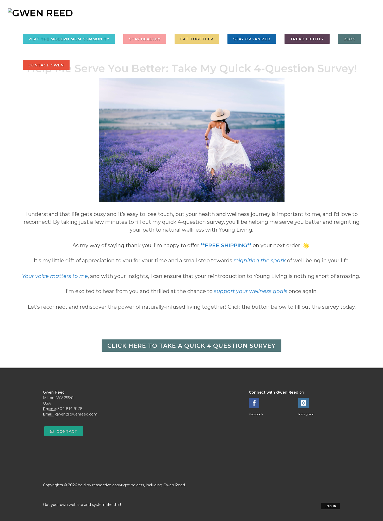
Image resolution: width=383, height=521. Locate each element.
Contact (66, 431)
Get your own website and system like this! (82, 504)
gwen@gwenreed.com (76, 414)
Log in (330, 506)
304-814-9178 (70, 408)
